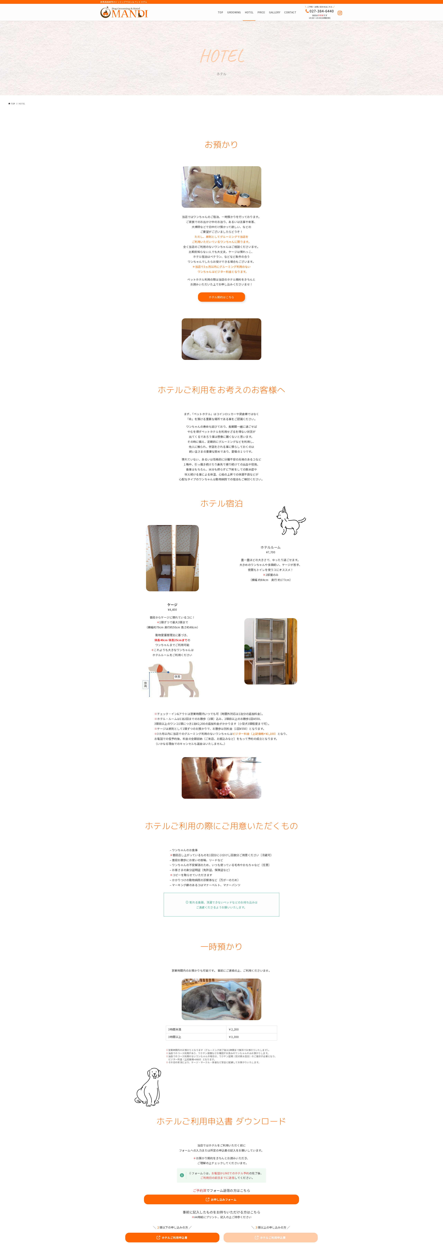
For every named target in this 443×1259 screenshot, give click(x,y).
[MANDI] (124, 12)
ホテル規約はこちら (221, 297)
